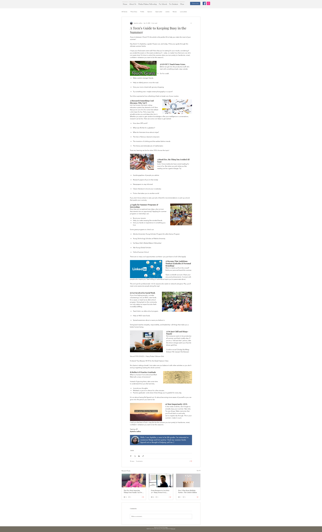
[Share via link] (143, 456)
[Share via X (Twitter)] (135, 456)
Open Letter (158, 11)
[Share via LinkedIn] (139, 456)
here (166, 527)
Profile (142, 11)
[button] (173, 3)
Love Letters (183, 11)
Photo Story (134, 11)
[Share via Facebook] (131, 456)
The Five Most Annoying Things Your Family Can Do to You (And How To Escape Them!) (134, 491)
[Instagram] (208, 3)
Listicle (167, 11)
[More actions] (191, 23)
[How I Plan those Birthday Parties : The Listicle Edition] (188, 480)
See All (198, 470)
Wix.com (173, 528)
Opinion (149, 11)
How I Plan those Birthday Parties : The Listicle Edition (187, 491)
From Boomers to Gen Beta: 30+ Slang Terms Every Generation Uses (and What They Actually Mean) (160, 491)
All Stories (124, 11)
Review (175, 11)
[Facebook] (204, 3)
